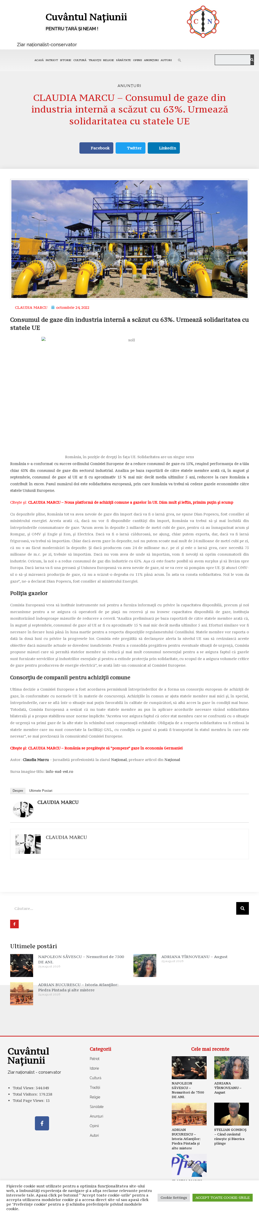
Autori (166, 60)
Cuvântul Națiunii (86, 17)
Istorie (65, 60)
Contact (50, 1214)
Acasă (39, 60)
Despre (18, 791)
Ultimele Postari (40, 791)
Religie (108, 60)
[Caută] (252, 60)
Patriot (52, 60)
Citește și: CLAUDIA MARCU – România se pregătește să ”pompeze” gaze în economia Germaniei (96, 748)
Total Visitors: (26, 1094)
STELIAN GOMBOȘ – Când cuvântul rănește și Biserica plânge (230, 1136)
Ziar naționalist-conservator (47, 44)
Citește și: (121, 502)
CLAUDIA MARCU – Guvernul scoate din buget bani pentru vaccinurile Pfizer (188, 1188)
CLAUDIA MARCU (58, 802)
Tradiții (95, 60)
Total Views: (24, 1087)
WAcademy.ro (204, 1214)
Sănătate (123, 60)
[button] (179, 60)
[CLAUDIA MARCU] (23, 809)
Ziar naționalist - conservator (34, 1072)
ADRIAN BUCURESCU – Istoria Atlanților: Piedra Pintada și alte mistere (78, 987)
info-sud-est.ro (59, 771)
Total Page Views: (29, 1100)
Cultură (80, 60)
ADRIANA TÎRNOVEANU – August (194, 956)
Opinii (137, 60)
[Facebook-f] (42, 1123)
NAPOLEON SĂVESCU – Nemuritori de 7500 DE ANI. (188, 1090)
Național (119, 759)
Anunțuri (151, 60)
